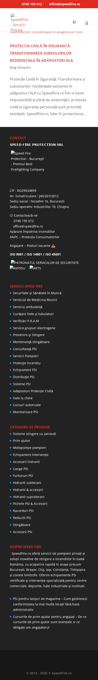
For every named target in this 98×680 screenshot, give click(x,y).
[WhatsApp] (26, 657)
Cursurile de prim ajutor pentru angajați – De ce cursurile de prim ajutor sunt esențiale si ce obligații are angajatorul (49, 622)
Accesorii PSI (22, 532)
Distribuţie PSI (23, 377)
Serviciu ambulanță (27, 307)
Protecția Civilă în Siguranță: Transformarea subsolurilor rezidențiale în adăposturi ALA (41, 53)
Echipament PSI (25, 370)
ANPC (14, 237)
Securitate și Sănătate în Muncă (37, 293)
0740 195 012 (31, 4)
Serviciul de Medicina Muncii (35, 300)
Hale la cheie (23, 398)
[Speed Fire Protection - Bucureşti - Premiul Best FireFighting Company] (49, 168)
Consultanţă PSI (25, 349)
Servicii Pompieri (26, 356)
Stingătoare (22, 525)
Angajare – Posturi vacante (30, 245)
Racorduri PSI (23, 510)
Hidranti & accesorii (28, 490)
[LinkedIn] (43, 657)
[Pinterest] (59, 657)
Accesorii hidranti (26, 462)
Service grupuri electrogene (34, 328)
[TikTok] (76, 657)
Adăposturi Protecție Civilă (33, 391)
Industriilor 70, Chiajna (52, 207)
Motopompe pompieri (29, 447)
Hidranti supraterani (28, 497)
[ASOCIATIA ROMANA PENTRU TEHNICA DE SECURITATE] (35, 268)
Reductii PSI (22, 518)
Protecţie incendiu (27, 363)
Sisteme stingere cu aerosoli (34, 434)
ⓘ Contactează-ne (24, 215)
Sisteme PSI (22, 384)
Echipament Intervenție (31, 454)
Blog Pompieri (20, 67)
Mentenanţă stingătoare (31, 342)
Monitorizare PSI (25, 412)
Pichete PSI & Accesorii (30, 503)
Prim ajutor (21, 440)
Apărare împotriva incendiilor (32, 231)
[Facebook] (35, 657)
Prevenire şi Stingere (29, 335)
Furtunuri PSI (23, 475)
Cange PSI (20, 469)
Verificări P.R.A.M (26, 321)
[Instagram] (67, 657)
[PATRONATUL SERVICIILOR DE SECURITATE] (46, 262)
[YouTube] (51, 657)
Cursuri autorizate (27, 405)
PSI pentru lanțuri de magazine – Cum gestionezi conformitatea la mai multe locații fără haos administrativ (50, 604)
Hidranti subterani (27, 482)
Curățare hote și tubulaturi (33, 314)
